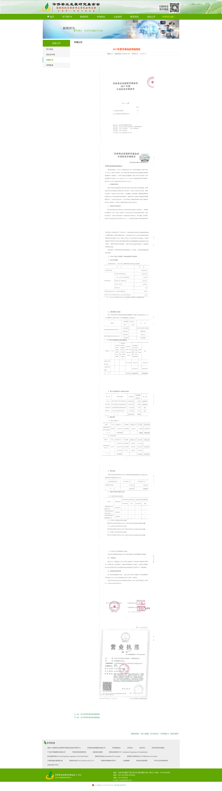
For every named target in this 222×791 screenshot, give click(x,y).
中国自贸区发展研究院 (79, 752)
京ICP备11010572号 (110, 785)
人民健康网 (126, 760)
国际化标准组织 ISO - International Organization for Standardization (128, 752)
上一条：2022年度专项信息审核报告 (87, 714)
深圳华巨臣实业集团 (158, 748)
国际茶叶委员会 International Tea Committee (107, 756)
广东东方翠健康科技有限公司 (56, 752)
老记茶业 (142, 748)
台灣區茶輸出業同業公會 (55, 760)
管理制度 (49, 65)
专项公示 (49, 60)
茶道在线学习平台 (53, 765)
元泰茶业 (130, 748)
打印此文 (154, 734)
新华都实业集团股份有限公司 (96, 748)
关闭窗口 (164, 734)
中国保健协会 (116, 748)
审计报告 (49, 49)
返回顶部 (174, 734)
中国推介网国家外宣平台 (108, 760)
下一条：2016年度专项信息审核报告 (87, 717)
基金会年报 (50, 54)
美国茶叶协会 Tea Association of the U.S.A (81, 760)
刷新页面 (135, 734)
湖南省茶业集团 (97, 752)
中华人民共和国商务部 (161, 760)
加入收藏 (145, 734)
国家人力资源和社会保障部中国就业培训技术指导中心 (64, 748)
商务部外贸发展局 (141, 760)
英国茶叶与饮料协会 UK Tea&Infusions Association (142, 756)
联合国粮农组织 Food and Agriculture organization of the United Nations (67, 756)
